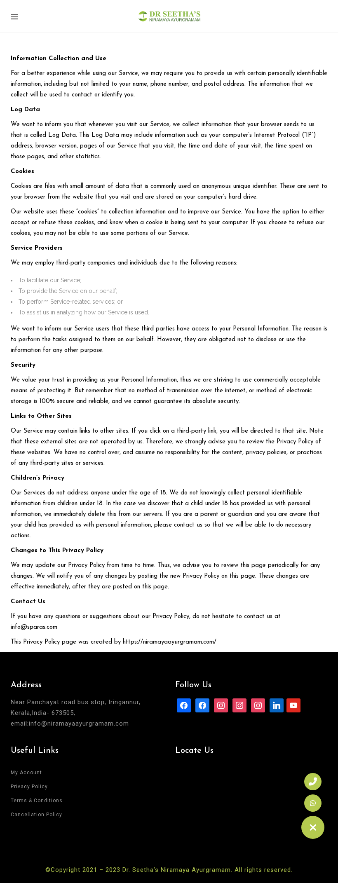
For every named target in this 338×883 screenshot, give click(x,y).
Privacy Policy (29, 786)
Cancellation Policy (36, 814)
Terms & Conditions (37, 800)
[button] (312, 827)
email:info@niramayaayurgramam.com (70, 723)
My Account (26, 772)
